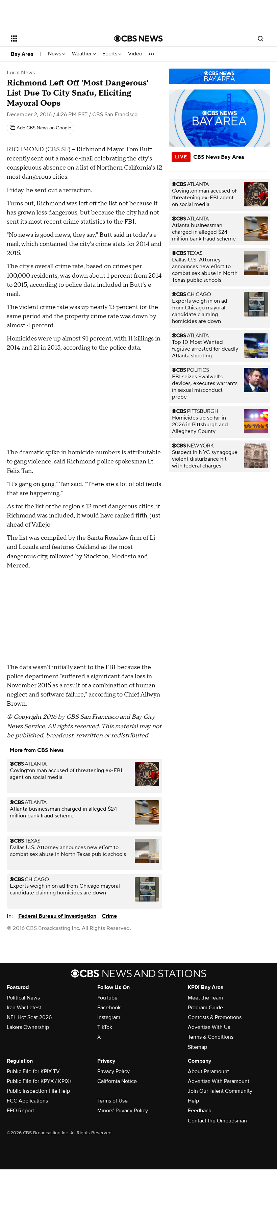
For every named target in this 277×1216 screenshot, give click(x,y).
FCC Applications (27, 1101)
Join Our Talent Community (220, 1091)
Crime (109, 916)
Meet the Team (205, 997)
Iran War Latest (24, 1007)
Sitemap (197, 1047)
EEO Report (20, 1110)
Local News (21, 72)
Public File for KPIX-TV (33, 1071)
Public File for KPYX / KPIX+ (39, 1081)
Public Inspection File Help (38, 1091)
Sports (110, 54)
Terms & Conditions (210, 1037)
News (55, 54)
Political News (23, 997)
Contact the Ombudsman (217, 1120)
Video (135, 54)
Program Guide (205, 1007)
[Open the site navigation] (53, 38)
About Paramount (208, 1071)
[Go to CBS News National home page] (138, 38)
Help (193, 1101)
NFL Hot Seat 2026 (29, 1017)
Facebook (109, 1007)
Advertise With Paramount (218, 1081)
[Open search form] (260, 38)
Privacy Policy (113, 1071)
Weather (82, 54)
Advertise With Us (209, 1027)
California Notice (117, 1081)
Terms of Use (112, 1101)
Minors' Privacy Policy (122, 1110)
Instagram (108, 1017)
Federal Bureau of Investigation (57, 916)
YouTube (107, 997)
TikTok (104, 1027)
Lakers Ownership (28, 1027)
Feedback (199, 1110)
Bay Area (22, 54)
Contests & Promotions (215, 1017)
